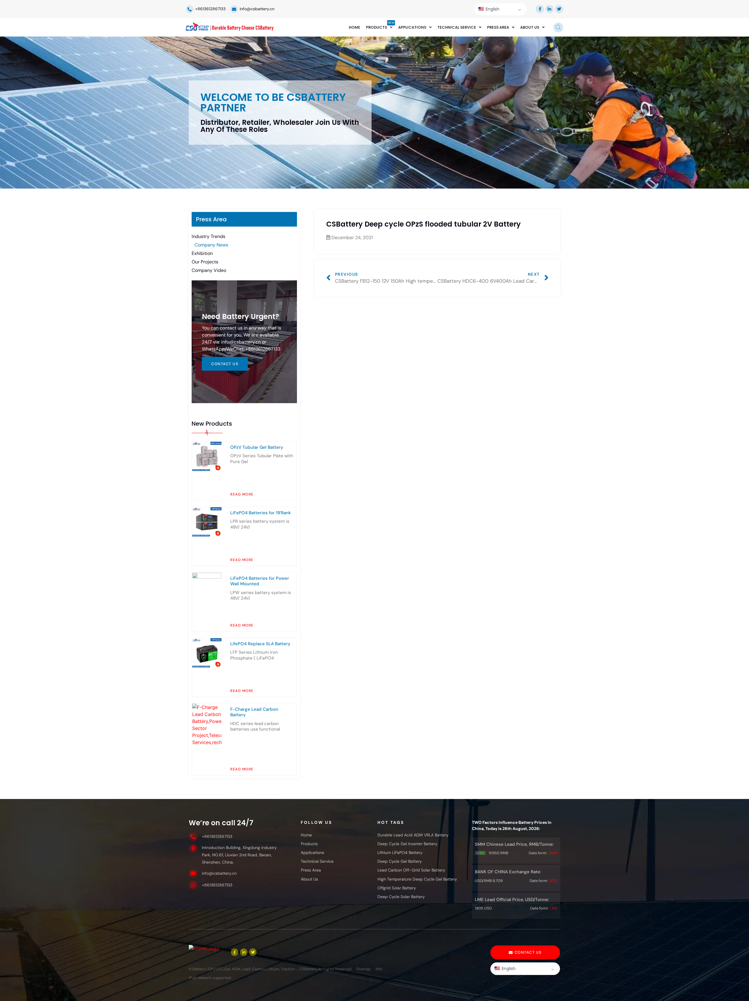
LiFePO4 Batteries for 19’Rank (260, 513)
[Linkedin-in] (549, 9)
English (492, 9)
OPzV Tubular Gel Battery (256, 447)
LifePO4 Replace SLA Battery (260, 644)
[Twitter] (559, 9)
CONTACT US (224, 363)
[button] (525, 952)
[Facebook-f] (540, 9)
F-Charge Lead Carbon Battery (254, 712)
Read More (242, 494)
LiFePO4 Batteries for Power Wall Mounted (259, 581)
